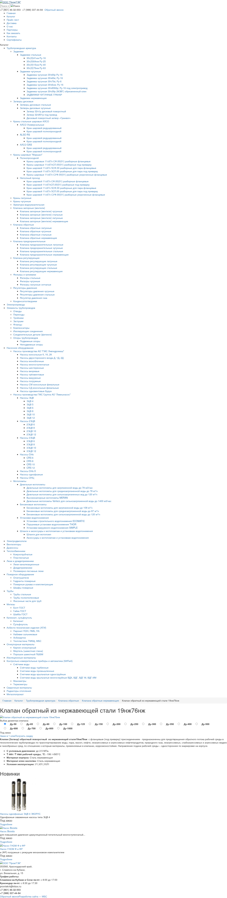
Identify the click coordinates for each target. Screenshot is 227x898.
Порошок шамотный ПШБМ (28, 654)
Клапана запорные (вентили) (29, 208)
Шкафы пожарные (23, 587)
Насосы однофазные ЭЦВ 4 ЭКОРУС (20, 813)
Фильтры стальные (30, 277)
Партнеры (12, 29)
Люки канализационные (26, 564)
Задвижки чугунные (30, 71)
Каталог (11, 16)
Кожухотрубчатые (22, 554)
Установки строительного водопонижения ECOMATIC (56, 521)
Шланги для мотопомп (39, 534)
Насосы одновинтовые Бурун (36, 391)
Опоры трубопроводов (25, 337)
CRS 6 (30, 457)
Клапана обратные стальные (36, 234)
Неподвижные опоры (31, 344)
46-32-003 (10, 9)
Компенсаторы (21, 327)
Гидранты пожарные (24, 581)
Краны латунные (22, 198)
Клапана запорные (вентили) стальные (41, 214)
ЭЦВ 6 (30, 407)
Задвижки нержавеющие (33, 98)
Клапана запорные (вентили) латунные (41, 218)
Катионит (18, 621)
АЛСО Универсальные (32, 124)
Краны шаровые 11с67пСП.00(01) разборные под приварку (59, 164)
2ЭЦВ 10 (31, 431)
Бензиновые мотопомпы (33, 504)
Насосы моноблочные (32, 361)
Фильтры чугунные (30, 281)
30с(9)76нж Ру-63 (36, 68)
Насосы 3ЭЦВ (27, 437)
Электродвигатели (17, 541)
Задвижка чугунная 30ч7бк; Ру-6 (44, 81)
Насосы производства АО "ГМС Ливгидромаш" (38, 351)
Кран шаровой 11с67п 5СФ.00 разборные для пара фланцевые (61, 168)
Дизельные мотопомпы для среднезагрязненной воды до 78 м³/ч (62, 491)
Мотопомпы (19, 481)
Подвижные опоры (30, 341)
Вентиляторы (14, 544)
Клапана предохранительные (29, 241)
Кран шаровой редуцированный (44, 128)
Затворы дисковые (23, 101)
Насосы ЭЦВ (27, 397)
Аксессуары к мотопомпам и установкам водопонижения (58, 537)
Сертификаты (14, 39)
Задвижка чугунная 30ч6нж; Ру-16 (45, 84)
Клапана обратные (23, 224)
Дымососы (12, 547)
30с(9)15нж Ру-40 (36, 64)
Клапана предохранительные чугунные (41, 247)
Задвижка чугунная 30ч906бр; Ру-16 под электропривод (57, 88)
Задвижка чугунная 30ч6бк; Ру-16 (45, 78)
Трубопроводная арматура (21, 48)
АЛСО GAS (26, 144)
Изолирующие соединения (28, 331)
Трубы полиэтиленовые (26, 597)
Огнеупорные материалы (20, 644)
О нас (10, 26)
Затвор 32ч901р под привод (42, 114)
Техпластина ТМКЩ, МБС (27, 641)
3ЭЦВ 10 (31, 447)
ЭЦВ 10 (31, 414)
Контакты (12, 36)
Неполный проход (30, 178)
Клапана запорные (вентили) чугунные (41, 211)
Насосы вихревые (29, 371)
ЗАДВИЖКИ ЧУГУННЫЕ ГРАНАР (44, 94)
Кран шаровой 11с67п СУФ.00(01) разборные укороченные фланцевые (66, 194)
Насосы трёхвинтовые (32, 374)
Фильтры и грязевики (24, 274)
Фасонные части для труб (27, 601)
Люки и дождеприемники (20, 561)
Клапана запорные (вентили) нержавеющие (44, 221)
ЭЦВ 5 (30, 404)
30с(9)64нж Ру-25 (36, 61)
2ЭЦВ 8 (31, 427)
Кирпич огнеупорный (24, 647)
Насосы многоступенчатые (34, 364)
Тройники (18, 317)
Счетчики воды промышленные (37, 671)
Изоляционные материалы (21, 657)
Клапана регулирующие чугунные (38, 264)
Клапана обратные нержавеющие (38, 237)
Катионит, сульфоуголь (19, 617)
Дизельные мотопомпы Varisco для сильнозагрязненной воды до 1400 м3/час (69, 501)
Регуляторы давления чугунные (37, 291)
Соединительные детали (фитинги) (32, 334)
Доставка (11, 23)
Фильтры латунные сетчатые (35, 284)
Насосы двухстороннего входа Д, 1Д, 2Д (41, 357)
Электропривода (16, 304)
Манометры (19, 680)
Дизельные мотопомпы (32, 484)
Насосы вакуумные (30, 377)
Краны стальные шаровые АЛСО (31, 121)
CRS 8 (30, 461)
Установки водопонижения (34, 517)
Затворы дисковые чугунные (35, 108)
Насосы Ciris (27, 454)
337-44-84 (32, 9)
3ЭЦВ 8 (31, 444)
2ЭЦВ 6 (31, 424)
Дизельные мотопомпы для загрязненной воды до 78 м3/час (60, 487)
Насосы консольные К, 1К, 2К (36, 354)
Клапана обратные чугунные (35, 231)
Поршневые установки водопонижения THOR (51, 524)
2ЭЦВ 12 (31, 434)
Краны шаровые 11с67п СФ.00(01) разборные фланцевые (59, 161)
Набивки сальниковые (25, 634)
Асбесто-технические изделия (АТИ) (26, 627)
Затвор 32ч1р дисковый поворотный (46, 111)
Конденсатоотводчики (25, 301)
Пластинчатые (21, 557)
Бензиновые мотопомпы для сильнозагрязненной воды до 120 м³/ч (63, 514)
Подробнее (6, 824)
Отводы (17, 311)
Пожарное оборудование (20, 574)
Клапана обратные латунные (36, 227)
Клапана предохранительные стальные (41, 251)
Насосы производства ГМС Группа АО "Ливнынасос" (42, 394)
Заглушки (18, 321)
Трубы (10, 591)
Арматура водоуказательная (28, 204)
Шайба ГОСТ (20, 614)
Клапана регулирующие (26, 257)
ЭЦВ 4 (30, 401)
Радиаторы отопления (19, 690)
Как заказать (13, 33)
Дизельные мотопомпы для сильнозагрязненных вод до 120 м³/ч (62, 494)
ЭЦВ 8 (30, 411)
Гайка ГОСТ (19, 611)
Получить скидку (24, 735)
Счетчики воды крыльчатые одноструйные (43, 674)
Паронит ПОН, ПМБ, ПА (26, 631)
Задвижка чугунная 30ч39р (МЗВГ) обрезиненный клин (56, 91)
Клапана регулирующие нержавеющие (41, 271)
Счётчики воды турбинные (34, 667)
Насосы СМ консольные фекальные (39, 384)
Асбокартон (19, 637)
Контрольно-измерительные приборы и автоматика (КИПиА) (40, 661)
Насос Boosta (7, 831)
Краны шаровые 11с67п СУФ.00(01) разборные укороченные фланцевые (67, 174)
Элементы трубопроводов (21, 307)
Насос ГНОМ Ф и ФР (11, 849)
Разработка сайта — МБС (33, 896)
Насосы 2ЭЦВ (27, 421)
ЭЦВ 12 (31, 417)
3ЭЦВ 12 (31, 451)
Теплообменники (16, 551)
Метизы (11, 604)
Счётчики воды (21, 664)
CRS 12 (31, 467)
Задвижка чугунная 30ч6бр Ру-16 (44, 74)
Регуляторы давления (25, 287)
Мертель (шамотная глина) (28, 651)
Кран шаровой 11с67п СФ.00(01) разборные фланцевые (58, 181)
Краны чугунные (22, 201)
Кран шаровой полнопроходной (44, 131)
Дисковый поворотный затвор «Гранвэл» (49, 118)
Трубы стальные (22, 594)
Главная (11, 13)
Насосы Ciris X (28, 471)
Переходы (18, 314)
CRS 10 (31, 464)
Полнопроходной (29, 158)
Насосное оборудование (20, 347)
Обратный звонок (54, 9)
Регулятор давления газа (33, 297)
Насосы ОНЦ (27, 477)
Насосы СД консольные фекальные (39, 387)
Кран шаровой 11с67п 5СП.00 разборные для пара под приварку (62, 171)
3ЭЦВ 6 (31, 441)
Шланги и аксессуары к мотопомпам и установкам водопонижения (56, 531)
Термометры (20, 684)
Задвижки (18, 51)
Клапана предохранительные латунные (41, 244)
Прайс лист (13, 19)
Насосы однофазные (31, 474)
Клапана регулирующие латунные (38, 261)
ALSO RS (25, 134)
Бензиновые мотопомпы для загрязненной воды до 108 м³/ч (59, 507)
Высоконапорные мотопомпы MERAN (47, 497)
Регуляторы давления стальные (37, 294)
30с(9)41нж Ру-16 (36, 58)
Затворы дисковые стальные (35, 104)
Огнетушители (21, 577)
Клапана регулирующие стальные (38, 267)
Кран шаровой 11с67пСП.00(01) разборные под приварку (58, 184)
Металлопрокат (15, 694)
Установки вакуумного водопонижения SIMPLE (52, 527)
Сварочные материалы (19, 687)
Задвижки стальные (30, 54)
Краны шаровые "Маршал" (27, 154)
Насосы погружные (30, 381)
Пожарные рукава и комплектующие (33, 584)
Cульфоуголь (20, 624)
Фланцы (17, 324)
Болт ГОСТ (19, 607)
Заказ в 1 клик (7, 735)
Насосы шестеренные (32, 367)
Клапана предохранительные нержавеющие (44, 254)
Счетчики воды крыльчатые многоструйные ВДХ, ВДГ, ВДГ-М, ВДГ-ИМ (58, 677)
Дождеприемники (22, 567)
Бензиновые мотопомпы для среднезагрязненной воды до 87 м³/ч (63, 511)
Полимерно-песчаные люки (28, 571)
